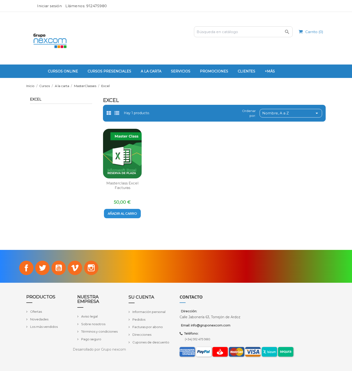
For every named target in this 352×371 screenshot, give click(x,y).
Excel (35, 99)
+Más (270, 71)
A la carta (151, 71)
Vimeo (75, 268)
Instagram (91, 268)
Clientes (246, 71)
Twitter (42, 268)
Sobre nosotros (92, 324)
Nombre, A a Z (291, 113)
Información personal (148, 312)
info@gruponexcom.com (210, 325)
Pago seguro (90, 339)
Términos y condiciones (99, 331)
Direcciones (141, 334)
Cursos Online (63, 71)
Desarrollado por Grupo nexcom (99, 349)
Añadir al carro (122, 213)
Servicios (180, 71)
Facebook (26, 268)
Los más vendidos (43, 327)
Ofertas (35, 311)
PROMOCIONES (214, 71)
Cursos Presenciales (109, 71)
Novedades (38, 319)
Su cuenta (141, 297)
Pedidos (138, 319)
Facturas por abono (147, 327)
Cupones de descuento (150, 342)
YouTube (58, 268)
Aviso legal (89, 316)
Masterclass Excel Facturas (122, 185)
